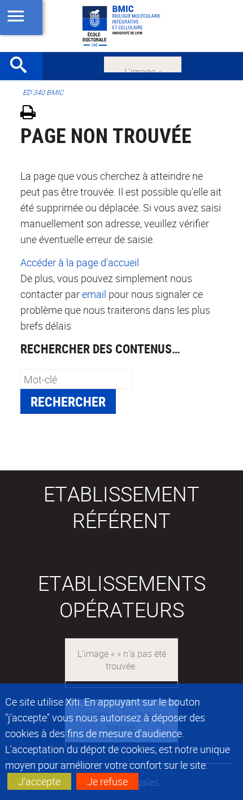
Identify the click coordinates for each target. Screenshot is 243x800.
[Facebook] (142, 63)
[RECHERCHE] (22, 66)
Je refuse (107, 781)
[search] (76, 379)
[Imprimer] (32, 114)
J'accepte (39, 781)
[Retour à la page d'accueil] (121, 26)
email (94, 294)
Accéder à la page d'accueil (79, 262)
